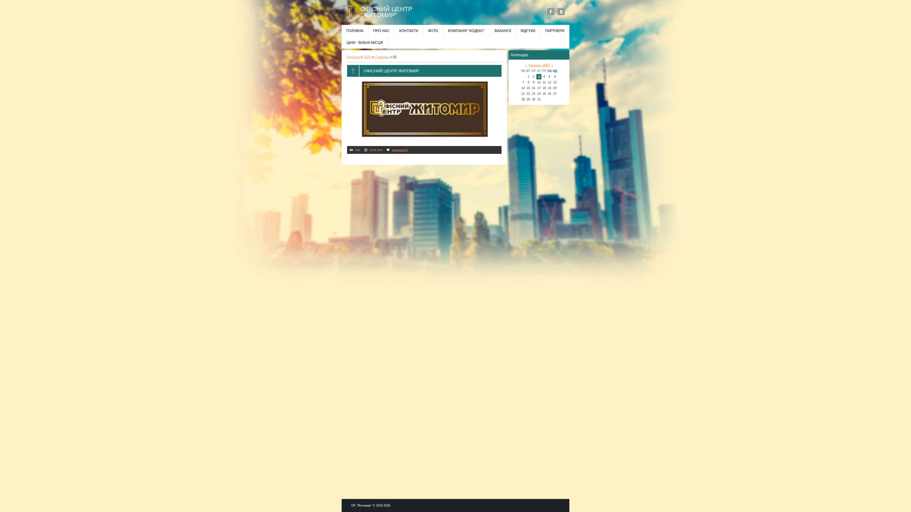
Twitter (561, 11)
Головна (353, 57)
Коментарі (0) (400, 150)
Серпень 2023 (539, 65)
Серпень (382, 57)
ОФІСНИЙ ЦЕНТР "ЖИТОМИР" (386, 12)
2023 (367, 57)
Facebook (550, 11)
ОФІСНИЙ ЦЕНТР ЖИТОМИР (391, 71)
